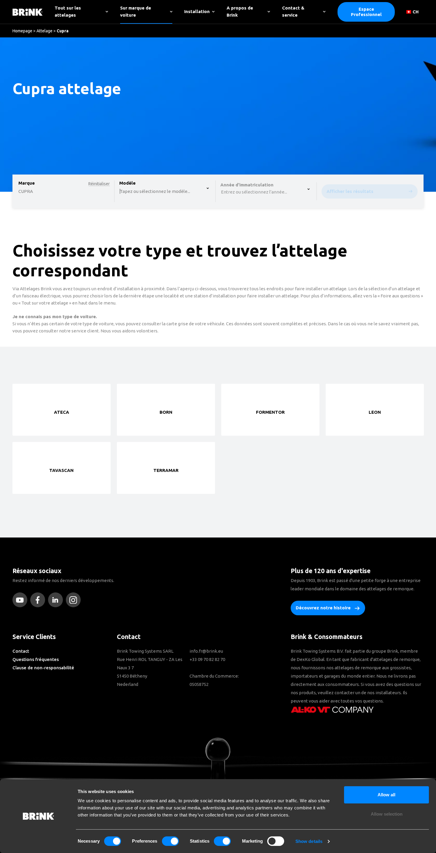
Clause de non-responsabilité (43, 667)
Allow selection (386, 813)
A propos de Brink (240, 11)
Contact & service (293, 11)
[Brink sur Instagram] (75, 599)
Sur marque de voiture (135, 11)
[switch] (170, 841)
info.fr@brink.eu (206, 651)
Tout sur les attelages (68, 11)
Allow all (386, 794)
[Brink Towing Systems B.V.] (27, 11)
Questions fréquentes (35, 659)
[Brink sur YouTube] (21, 599)
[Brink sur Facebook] (39, 599)
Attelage (44, 30)
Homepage (22, 30)
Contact (20, 651)
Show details (308, 841)
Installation (197, 11)
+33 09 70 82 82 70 (207, 659)
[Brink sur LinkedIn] (57, 599)
